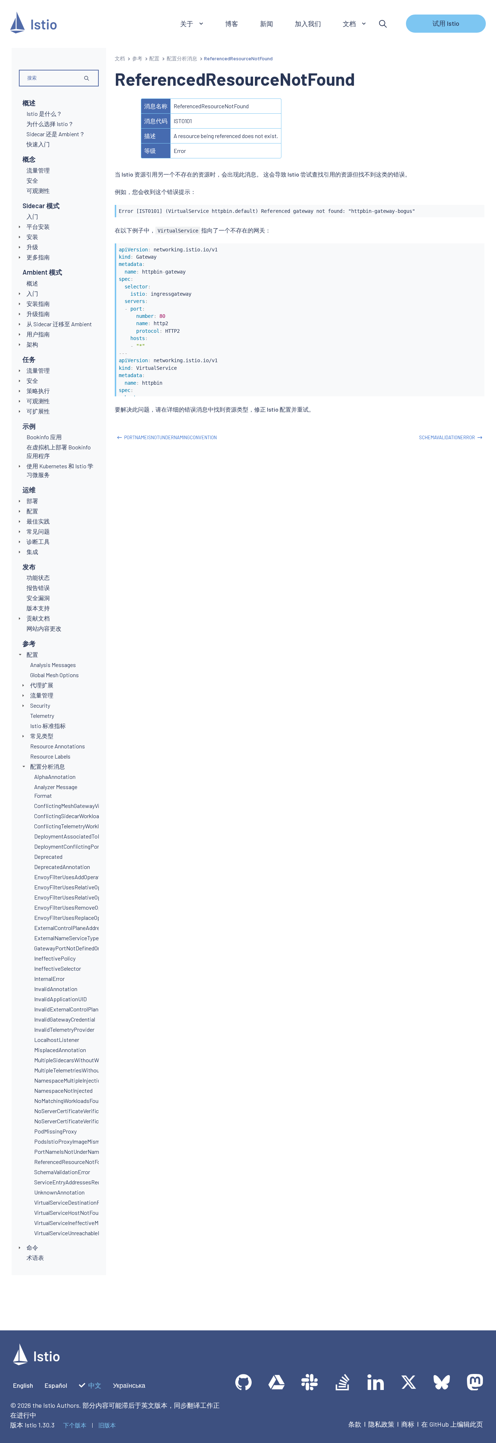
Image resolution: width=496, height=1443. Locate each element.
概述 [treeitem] (32, 283)
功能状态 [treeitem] (38, 577)
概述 (29, 103)
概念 (29, 159)
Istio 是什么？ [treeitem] (44, 113)
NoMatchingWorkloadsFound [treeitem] (69, 1100)
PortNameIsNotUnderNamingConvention (170, 437)
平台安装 (38, 226)
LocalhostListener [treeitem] (56, 1039)
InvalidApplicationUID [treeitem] (60, 998)
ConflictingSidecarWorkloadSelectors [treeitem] (79, 815)
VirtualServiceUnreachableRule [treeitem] (71, 1232)
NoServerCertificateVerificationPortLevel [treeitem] (84, 1120)
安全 (32, 380)
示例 (29, 426)
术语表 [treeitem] (35, 1257)
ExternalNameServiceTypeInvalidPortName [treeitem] (87, 937)
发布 (29, 567)
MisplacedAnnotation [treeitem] (60, 1049)
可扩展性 (38, 411)
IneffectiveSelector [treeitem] (57, 968)
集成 (32, 551)
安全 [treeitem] (32, 180)
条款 (354, 1424)
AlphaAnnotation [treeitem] (55, 776)
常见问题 (38, 531)
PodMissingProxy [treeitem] (55, 1131)
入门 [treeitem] (32, 216)
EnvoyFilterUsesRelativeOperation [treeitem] (76, 887)
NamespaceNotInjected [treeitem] (63, 1090)
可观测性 (38, 400)
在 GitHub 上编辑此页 (452, 1424)
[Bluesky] (442, 1382)
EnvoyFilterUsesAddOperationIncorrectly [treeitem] (84, 876)
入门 (32, 293)
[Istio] (33, 24)
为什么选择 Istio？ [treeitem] (50, 123)
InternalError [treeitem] (49, 978)
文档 (120, 58)
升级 (32, 246)
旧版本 (107, 1425)
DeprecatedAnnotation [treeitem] (62, 866)
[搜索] (383, 24)
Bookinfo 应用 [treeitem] (44, 436)
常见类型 (41, 735)
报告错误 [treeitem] (38, 587)
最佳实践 (38, 521)
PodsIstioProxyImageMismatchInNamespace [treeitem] (89, 1141)
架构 (32, 344)
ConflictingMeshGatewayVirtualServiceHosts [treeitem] (88, 805)
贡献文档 (38, 618)
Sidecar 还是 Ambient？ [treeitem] (56, 133)
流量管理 (38, 370)
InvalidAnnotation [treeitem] (55, 988)
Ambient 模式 (42, 272)
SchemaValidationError (447, 437)
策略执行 (38, 390)
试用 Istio (445, 23)
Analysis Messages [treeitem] (53, 664)
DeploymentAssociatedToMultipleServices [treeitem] (86, 836)
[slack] (309, 1382)
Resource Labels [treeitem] (50, 756)
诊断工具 (38, 541)
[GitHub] (243, 1382)
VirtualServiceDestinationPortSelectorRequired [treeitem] (91, 1202)
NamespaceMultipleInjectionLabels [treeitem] (77, 1080)
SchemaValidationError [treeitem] (62, 1171)
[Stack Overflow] (343, 1382)
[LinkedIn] (376, 1382)
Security (40, 705)
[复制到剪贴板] (475, 208)
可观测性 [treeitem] (38, 190)
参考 (29, 643)
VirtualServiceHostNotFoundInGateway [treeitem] (82, 1212)
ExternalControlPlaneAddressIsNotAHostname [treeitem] (91, 927)
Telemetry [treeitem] (42, 715)
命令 (32, 1247)
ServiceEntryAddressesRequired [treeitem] (73, 1182)
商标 (407, 1424)
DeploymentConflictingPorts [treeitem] (69, 846)
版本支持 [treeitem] (38, 608)
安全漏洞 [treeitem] (38, 597)
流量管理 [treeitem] (38, 170)
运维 (29, 490)
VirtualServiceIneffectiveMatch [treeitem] (71, 1222)
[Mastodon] (475, 1382)
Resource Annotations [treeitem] (57, 746)
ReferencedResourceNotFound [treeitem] (71, 1161)
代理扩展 (41, 685)
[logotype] (36, 1363)
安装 (32, 236)
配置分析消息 (47, 766)
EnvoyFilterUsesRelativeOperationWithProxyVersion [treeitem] (98, 897)
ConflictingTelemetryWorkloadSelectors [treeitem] (82, 825)
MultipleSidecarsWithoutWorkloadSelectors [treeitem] (87, 1059)
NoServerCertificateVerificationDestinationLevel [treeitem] (93, 1110)
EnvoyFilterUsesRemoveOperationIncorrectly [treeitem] (89, 907)
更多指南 (38, 257)
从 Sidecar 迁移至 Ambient (59, 323)
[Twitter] (409, 1382)
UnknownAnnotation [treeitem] (59, 1192)
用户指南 (38, 334)
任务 (29, 359)
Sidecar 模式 (41, 206)
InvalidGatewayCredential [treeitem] (64, 1019)
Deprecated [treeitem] (48, 856)
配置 (32, 511)
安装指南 (38, 303)
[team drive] (276, 1382)
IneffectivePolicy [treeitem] (55, 958)
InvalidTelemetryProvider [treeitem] (64, 1029)
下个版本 (74, 1425)
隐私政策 (381, 1424)
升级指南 (38, 313)
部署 (32, 500)
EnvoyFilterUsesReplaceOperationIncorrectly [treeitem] (89, 917)
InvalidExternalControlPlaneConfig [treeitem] (75, 1009)
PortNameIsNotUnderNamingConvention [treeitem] (84, 1151)
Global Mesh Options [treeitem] (54, 674)
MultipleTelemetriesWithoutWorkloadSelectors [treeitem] (91, 1070)
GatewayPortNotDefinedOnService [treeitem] (76, 948)
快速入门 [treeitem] (38, 144)
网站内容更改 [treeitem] (44, 628)
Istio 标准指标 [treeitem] (48, 725)
